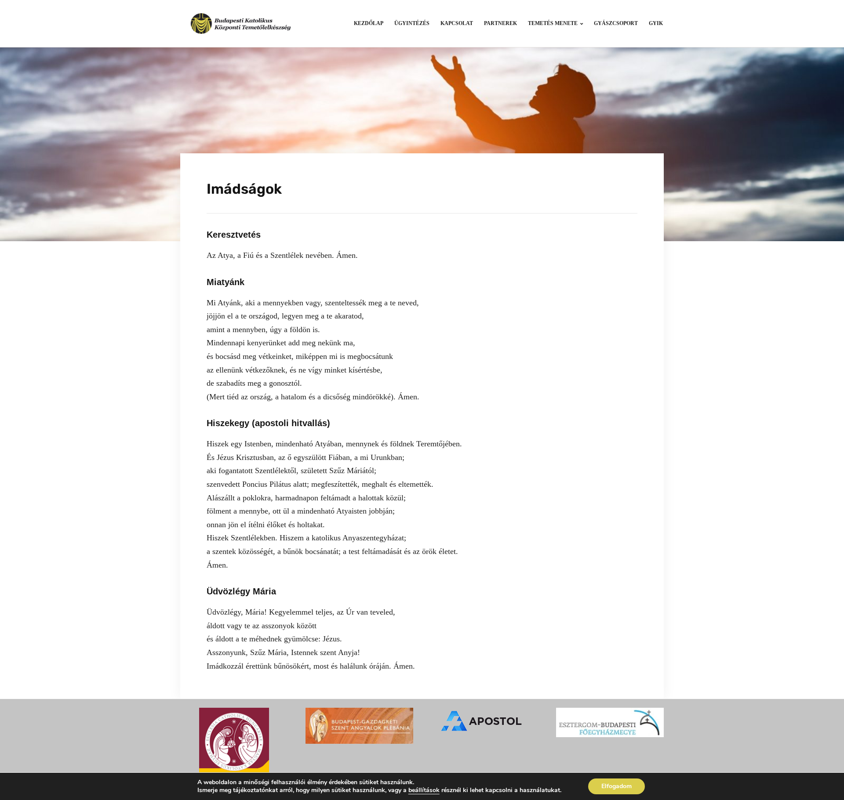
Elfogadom (616, 786)
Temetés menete (553, 23)
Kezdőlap (368, 23)
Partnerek (500, 23)
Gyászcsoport (616, 23)
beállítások (424, 790)
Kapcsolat (456, 23)
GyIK (656, 23)
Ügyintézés (411, 23)
